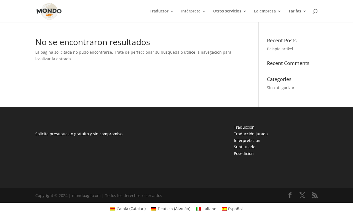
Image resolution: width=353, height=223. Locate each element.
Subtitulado (244, 146)
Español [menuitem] (235, 208)
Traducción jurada (251, 133)
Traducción (244, 127)
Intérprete (190, 11)
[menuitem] (128, 208)
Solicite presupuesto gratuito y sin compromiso (78, 133)
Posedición (244, 153)
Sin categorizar (281, 87)
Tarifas (294, 11)
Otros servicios (227, 11)
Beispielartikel (280, 48)
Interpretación (247, 140)
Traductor (159, 11)
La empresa (265, 11)
